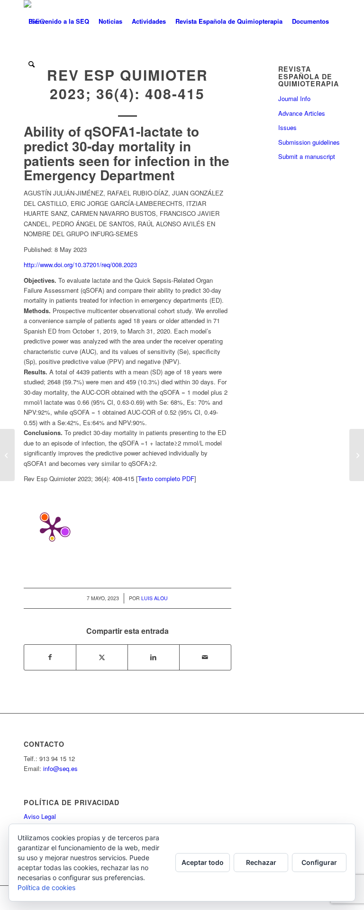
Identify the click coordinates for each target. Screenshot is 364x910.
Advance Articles (301, 113)
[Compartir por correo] (205, 657)
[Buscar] (31, 64)
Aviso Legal (40, 816)
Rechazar (261, 862)
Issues (287, 127)
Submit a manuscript (306, 156)
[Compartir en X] (101, 657)
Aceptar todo (203, 862)
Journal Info (294, 98)
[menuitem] (59, 21)
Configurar (319, 862)
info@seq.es (60, 768)
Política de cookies (46, 887)
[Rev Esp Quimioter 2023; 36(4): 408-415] (7, 455)
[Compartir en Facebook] (50, 657)
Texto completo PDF (166, 478)
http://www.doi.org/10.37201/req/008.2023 (80, 264)
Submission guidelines (309, 142)
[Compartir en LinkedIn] (153, 657)
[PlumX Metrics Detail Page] (52, 527)
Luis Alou (154, 598)
